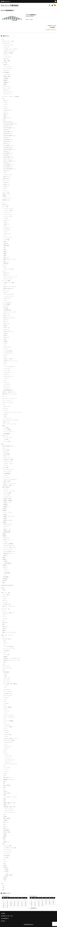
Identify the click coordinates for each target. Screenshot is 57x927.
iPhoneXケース (6, 170)
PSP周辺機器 (6, 672)
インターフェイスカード (8, 294)
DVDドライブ (5, 204)
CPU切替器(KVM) (7, 310)
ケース (4, 190)
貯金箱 (4, 865)
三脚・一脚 (5, 58)
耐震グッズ (5, 251)
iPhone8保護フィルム (8, 153)
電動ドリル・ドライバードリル (9, 632)
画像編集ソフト (6, 82)
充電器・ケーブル (6, 194)
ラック (4, 235)
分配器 (4, 241)
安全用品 (6, 869)
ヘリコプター (6, 748)
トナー (4, 364)
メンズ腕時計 (6, 427)
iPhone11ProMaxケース (8, 121)
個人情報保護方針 (5, 918)
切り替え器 (5, 243)
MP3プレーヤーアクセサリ (9, 317)
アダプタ (5, 343)
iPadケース (5, 100)
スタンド (5, 106)
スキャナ (5, 356)
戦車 (4, 800)
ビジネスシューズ (7, 418)
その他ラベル (6, 224)
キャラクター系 (6, 689)
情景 (4, 795)
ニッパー (4, 616)
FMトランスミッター (8, 457)
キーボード (5, 102)
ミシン (4, 574)
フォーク (6, 685)
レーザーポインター (7, 237)
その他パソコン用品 (7, 358)
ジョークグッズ (6, 853)
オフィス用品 (5, 206)
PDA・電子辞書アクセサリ (8, 446)
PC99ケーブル (6, 327)
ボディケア (4, 600)
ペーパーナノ (7, 758)
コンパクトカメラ (7, 66)
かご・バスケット (7, 681)
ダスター (5, 226)
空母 (4, 824)
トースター (5, 475)
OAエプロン (6, 319)
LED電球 (5, 561)
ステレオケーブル (8, 742)
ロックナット (6, 771)
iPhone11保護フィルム (8, 131)
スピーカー (5, 108)
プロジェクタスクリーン (8, 376)
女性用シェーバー (7, 502)
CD (3, 636)
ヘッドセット (6, 378)
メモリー (5, 300)
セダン (4, 701)
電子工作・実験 (6, 832)
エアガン (5, 674)
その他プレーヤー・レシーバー (10, 360)
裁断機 (4, 253)
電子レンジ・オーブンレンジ (9, 483)
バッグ (3, 404)
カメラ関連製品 (5, 72)
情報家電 (4, 522)
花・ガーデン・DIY (5, 608)
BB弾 (6, 676)
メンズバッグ (5, 410)
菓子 (3, 887)
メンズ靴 (4, 416)
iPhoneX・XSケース (7, 159)
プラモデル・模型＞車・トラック (10, 738)
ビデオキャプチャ (7, 298)
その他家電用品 (6, 573)
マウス (4, 380)
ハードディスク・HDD (8, 269)
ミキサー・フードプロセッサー (10, 479)
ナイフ (4, 718)
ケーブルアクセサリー (8, 352)
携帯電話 (4, 196)
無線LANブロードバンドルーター (9, 393)
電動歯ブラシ (6, 506)
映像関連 (4, 535)
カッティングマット (9, 808)
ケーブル (5, 104)
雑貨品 (4, 879)
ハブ (4, 284)
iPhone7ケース (6, 143)
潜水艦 (4, 816)
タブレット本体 (5, 192)
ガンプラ (6, 736)
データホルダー (6, 228)
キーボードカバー (7, 347)
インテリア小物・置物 (8, 646)
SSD (4, 267)
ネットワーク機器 (6, 280)
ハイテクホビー (6, 724)
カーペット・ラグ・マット (9, 648)
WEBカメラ (6, 64)
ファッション (4, 396)
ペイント (5, 744)
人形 (4, 775)
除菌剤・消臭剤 (9, 875)
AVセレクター (6, 537)
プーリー (5, 728)
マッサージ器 (6, 494)
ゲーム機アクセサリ (7, 693)
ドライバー (4, 614)
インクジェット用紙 (7, 210)
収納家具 (5, 656)
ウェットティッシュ (7, 214)
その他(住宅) (6, 650)
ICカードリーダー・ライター (9, 312)
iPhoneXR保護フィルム (8, 164)
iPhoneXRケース (7, 162)
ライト (4, 765)
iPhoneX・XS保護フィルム (9, 161)
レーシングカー (6, 767)
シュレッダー (6, 571)
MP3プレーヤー (6, 315)
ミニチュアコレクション (10, 759)
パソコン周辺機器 (6, 304)
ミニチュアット (8, 761)
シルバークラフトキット (10, 810)
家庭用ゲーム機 (6, 530)
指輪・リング (6, 422)
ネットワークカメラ (7, 68)
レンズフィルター (7, 56)
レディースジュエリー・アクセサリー (10, 420)
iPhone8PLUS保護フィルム (9, 149)
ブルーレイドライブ (7, 278)
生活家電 (4, 565)
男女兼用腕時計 (6, 433)
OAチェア (5, 321)
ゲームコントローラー (7, 668)
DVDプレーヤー (6, 539)
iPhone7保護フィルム (8, 145)
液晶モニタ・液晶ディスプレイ (9, 392)
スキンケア (4, 596)
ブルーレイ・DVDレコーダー (9, 547)
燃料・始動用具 (6, 818)
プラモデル (5, 730)
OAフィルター (6, 323)
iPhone (3, 120)
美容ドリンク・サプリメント (8, 606)
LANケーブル (6, 313)
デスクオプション (7, 230)
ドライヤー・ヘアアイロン (9, 491)
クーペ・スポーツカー (8, 691)
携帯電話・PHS (5, 200)
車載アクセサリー (7, 118)
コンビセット (6, 697)
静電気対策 (5, 263)
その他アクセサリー (7, 110)
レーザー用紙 (6, 239)
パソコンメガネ (6, 370)
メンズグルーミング (7, 496)
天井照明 (4, 508)
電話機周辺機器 (6, 532)
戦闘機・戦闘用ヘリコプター (9, 802)
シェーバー (5, 489)
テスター (5, 231)
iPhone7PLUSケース (8, 141)
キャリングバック (7, 849)
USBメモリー (6, 90)
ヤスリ (3, 620)
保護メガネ (4, 622)
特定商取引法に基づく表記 (7, 915)
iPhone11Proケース (7, 125)
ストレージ (4, 265)
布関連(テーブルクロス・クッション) (11, 660)
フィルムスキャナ (7, 372)
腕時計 (3, 425)
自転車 (3, 838)
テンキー (5, 362)
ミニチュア (5, 754)
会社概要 (3, 913)
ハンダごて (4, 618)
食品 (2, 883)
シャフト (5, 699)
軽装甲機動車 (6, 830)
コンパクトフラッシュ (8, 92)
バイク (4, 722)
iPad (3, 98)
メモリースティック (7, 93)
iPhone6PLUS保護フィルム (9, 135)
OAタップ (5, 567)
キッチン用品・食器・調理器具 (10, 683)
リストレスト (6, 388)
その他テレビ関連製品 (8, 543)
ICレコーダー (6, 526)
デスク (4, 652)
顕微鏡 (4, 84)
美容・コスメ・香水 (5, 592)
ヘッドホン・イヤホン (8, 463)
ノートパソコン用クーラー (9, 366)
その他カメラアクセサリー (9, 51)
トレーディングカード (8, 715)
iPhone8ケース (6, 151)
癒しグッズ (5, 822)
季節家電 (4, 510)
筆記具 (2, 588)
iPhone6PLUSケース (8, 133)
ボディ (4, 752)
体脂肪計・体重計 (7, 498)
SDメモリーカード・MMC (8, 41)
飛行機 (4, 834)
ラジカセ (5, 465)
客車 (4, 787)
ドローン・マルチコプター (9, 717)
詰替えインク (6, 257)
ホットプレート (6, 477)
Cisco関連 (5, 308)
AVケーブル (6, 451)
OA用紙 (5, 325)
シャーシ (6, 769)
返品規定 (3, 920)
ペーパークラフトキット (10, 812)
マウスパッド (6, 382)
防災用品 (5, 867)
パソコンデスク (6, 368)
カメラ (2, 39)
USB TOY (5, 333)
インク (4, 345)
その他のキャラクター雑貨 (10, 847)
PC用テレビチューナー (8, 331)
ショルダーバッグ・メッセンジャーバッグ (12, 412)
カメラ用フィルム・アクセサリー (10, 49)
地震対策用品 (6, 245)
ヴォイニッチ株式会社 (9, 5)
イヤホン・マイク (7, 198)
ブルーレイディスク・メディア (10, 276)
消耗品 (4, 249)
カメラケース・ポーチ (8, 45)
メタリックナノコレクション (11, 763)
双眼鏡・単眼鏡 (6, 76)
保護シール (5, 114)
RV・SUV (7, 732)
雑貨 (3, 843)
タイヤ (4, 705)
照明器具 (4, 559)
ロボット (5, 773)
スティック (7, 711)
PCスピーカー (6, 329)
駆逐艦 (4, 836)
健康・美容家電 (5, 487)
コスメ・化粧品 (5, 594)
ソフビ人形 (5, 703)
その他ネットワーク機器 (8, 282)
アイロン (5, 569)
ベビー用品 (5, 857)
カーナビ (5, 541)
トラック (5, 713)
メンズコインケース (7, 437)
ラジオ (4, 528)
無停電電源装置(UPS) (8, 390)
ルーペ (4, 861)
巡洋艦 (4, 791)
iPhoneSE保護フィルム (8, 157)
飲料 (3, 889)
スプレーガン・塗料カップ (8, 612)
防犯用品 (5, 877)
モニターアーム (6, 386)
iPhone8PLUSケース (8, 147)
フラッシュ (5, 54)
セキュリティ (6, 220)
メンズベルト (5, 414)
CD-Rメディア (6, 272)
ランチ (4, 859)
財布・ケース (5, 435)
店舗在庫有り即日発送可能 (7, 585)
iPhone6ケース (6, 137)
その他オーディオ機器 (8, 459)
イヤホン (5, 172)
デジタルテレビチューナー (9, 545)
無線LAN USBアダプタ (8, 288)
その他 (4, 222)
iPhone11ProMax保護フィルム (10, 123)
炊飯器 (3, 557)
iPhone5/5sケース (6, 178)
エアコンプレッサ (8, 746)
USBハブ (5, 339)
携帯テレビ (5, 555)
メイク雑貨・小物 (6, 604)
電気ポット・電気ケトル (8, 485)
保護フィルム (6, 176)
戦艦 (4, 799)
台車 (3, 624)
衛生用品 (6, 871)
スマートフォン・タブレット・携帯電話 (10, 96)
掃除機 (3, 533)
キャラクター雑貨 (7, 845)
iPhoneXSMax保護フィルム (9, 168)
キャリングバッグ (6, 666)
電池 (3, 582)
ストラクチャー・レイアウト (11, 797)
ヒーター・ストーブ (7, 512)
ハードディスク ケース (8, 296)
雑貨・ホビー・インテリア (7, 635)
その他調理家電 (6, 473)
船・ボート (5, 826)
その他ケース (6, 186)
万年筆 (3, 590)
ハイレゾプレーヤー (7, 461)
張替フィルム (5, 626)
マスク (7, 873)
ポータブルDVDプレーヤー (9, 551)
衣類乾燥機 (5, 576)
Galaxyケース (6, 182)
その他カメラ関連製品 (8, 52)
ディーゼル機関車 (7, 707)
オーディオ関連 (5, 450)
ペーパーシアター (8, 756)
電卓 (4, 261)
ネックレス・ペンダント (7, 402)
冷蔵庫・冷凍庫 (6, 481)
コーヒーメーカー (7, 471)
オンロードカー (6, 679)
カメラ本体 (4, 62)
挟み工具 (4, 628)
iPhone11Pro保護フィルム (9, 127)
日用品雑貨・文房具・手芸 (9, 806)
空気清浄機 (4, 578)
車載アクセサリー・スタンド (9, 259)
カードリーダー (6, 74)
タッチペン (5, 112)
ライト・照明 (6, 654)
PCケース (5, 292)
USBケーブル (6, 337)
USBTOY (5, 335)
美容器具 (5, 504)
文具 (4, 863)
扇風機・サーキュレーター (9, 516)
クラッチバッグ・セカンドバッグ (9, 398)
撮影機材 (5, 80)
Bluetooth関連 (6, 453)
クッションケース (7, 851)
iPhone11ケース (6, 129)
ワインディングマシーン (8, 431)
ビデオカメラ (6, 70)
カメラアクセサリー (6, 43)
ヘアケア (4, 598)
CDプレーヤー (6, 455)
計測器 (4, 255)
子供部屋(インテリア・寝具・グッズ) (11, 658)
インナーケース (6, 212)
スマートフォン (5, 180)
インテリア (4, 642)
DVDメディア (6, 274)
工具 (4, 247)
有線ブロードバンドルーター (9, 286)
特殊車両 (5, 820)
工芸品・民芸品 (6, 793)
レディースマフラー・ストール (9, 423)
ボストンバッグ (6, 406)
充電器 (4, 116)
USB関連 (5, 341)
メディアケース (6, 384)
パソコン (3, 202)
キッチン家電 (5, 467)
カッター (4, 610)
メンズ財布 (5, 439)
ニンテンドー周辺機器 (8, 720)
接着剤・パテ (6, 804)
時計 (4, 662)
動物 (4, 781)
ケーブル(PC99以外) (7, 351)
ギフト (3, 885)
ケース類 (5, 218)
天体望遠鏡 (5, 78)
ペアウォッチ (5, 408)
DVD (4, 640)
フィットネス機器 (7, 492)
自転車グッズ (6, 841)
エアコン (4, 448)
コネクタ (5, 354)
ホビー (3, 670)
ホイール (5, 750)
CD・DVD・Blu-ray (6, 638)
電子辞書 (4, 580)
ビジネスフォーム (7, 233)
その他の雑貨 (6, 855)
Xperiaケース (6, 184)
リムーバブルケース (7, 302)
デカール (5, 709)
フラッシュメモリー (6, 88)
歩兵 (4, 814)
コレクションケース (7, 695)
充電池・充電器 (6, 60)
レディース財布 (6, 441)
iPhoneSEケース (7, 155)
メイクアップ (5, 602)
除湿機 (4, 518)
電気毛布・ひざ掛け (7, 520)
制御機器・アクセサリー (8, 779)
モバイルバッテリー (7, 174)
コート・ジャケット (6, 400)
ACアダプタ (6, 306)
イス (4, 644)
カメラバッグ (6, 47)
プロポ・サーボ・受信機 (8, 740)
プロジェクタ (6, 374)
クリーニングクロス (7, 216)
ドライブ (4, 271)
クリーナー (5, 349)
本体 (4, 839)
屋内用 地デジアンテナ (8, 553)
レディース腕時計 (7, 429)
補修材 (3, 630)
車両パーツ (5, 828)
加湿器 (4, 514)
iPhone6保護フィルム (8, 139)
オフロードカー (6, 677)
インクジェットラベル (8, 208)
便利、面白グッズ (7, 777)
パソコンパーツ (5, 290)
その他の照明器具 (7, 563)
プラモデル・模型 (7, 734)
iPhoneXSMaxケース (8, 166)
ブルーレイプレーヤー (8, 549)
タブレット (4, 188)
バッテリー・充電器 (7, 726)
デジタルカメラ (5, 86)
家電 (2, 444)
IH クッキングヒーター (8, 469)
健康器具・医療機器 (7, 500)
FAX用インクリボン (7, 524)
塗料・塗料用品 (6, 785)
